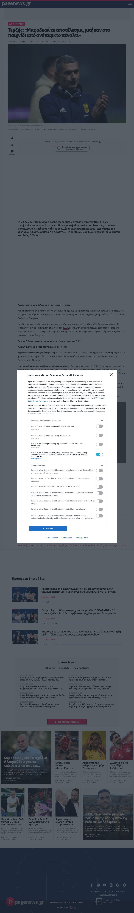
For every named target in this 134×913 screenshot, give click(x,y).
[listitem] (67, 420)
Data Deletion (52, 538)
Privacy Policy (82, 538)
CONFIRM (48, 528)
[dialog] (67, 456)
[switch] (99, 426)
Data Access (67, 538)
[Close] (112, 375)
